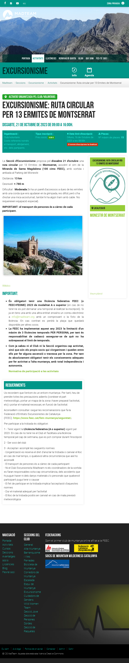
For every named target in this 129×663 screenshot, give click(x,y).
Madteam (7, 82)
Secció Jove (31, 611)
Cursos (6, 548)
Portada (26, 58)
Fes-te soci (101, 58)
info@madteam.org (23, 317)
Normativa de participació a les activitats (34, 371)
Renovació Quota (67, 58)
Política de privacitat (34, 648)
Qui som (90, 58)
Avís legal (17, 648)
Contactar (51, 648)
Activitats (38, 58)
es (24, 3)
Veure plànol (96, 293)
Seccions (20, 82)
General (28, 544)
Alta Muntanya (32, 548)
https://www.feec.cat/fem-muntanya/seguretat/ (42, 418)
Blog (81, 58)
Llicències (51, 58)
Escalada (29, 580)
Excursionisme (36, 82)
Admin (62, 648)
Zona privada (113, 3)
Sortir (71, 648)
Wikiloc (6, 285)
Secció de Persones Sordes (29, 619)
